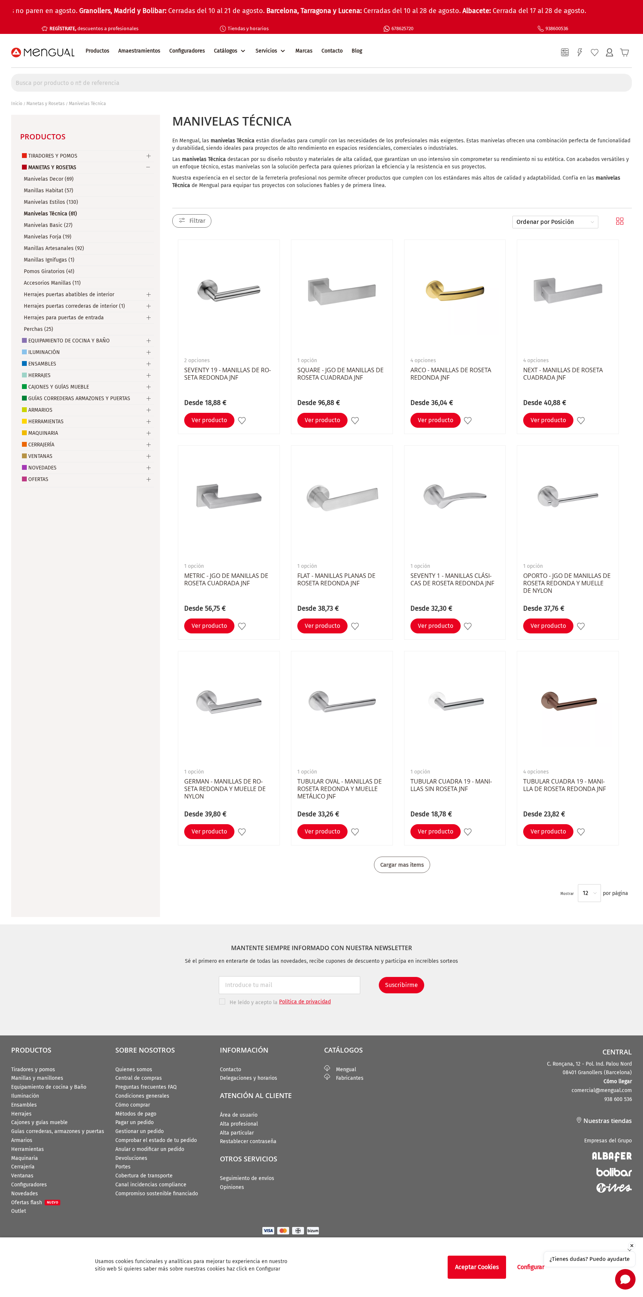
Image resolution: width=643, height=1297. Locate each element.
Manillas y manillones (37, 1078)
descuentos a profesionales (93, 28)
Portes (123, 1167)
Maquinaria (43, 433)
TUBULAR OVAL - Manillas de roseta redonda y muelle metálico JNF (339, 788)
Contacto (332, 51)
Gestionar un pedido (139, 1131)
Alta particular (237, 1133)
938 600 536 (618, 1099)
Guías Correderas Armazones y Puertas (79, 398)
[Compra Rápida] (579, 52)
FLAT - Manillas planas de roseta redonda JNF (336, 579)
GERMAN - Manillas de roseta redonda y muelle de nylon (225, 788)
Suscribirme (401, 984)
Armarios (40, 410)
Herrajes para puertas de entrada (64, 317)
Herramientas (46, 421)
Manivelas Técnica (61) (50, 214)
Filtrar (197, 220)
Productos (97, 51)
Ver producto (209, 420)
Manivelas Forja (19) (47, 237)
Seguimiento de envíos (247, 1178)
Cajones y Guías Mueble (58, 387)
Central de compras (138, 1078)
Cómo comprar (132, 1105)
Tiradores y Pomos (52, 156)
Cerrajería (41, 445)
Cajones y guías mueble (39, 1122)
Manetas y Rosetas (45, 103)
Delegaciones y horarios (248, 1078)
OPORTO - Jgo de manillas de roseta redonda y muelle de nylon (567, 583)
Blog (357, 51)
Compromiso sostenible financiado (156, 1193)
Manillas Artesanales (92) (54, 248)
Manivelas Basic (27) (48, 225)
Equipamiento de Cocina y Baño (69, 341)
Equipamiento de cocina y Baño (48, 1087)
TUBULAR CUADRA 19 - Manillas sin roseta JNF (451, 785)
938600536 (557, 28)
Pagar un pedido (134, 1122)
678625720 (402, 28)
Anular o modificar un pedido (149, 1149)
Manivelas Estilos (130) (51, 202)
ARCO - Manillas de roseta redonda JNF (450, 374)
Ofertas (38, 479)
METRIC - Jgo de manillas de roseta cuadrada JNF (226, 579)
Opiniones (232, 1187)
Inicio (16, 103)
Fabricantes (347, 1078)
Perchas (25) (38, 329)
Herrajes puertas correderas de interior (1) (74, 306)
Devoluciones (131, 1158)
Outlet (18, 1211)
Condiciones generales (142, 1096)
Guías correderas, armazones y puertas (57, 1131)
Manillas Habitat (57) (48, 190)
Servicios (266, 51)
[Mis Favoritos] (594, 52)
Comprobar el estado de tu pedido (156, 1140)
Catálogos (225, 51)
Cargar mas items (402, 864)
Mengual (343, 1069)
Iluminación (44, 352)
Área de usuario (238, 1115)
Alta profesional (239, 1124)
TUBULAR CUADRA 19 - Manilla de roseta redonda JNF (564, 785)
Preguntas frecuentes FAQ (146, 1087)
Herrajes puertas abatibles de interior (69, 294)
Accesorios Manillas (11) (52, 283)
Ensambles (42, 364)
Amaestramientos (139, 51)
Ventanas (40, 456)
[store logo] (42, 52)
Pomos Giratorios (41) (49, 271)
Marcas (304, 51)
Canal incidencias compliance (150, 1184)
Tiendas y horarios (248, 28)
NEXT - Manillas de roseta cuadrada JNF (563, 374)
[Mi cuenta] (609, 52)
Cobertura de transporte (144, 1176)
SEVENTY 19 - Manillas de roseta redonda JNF (227, 374)
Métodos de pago (135, 1114)
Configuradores (187, 51)
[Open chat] (625, 1279)
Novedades (42, 468)
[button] (242, 420)
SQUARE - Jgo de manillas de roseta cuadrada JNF (340, 374)
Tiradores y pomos (33, 1069)
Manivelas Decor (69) (49, 179)
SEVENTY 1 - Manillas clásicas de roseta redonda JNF (452, 579)
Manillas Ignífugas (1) (49, 260)
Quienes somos (133, 1069)
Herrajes (39, 375)
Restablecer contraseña (248, 1141)
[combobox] (321, 83)
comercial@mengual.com (602, 1090)
